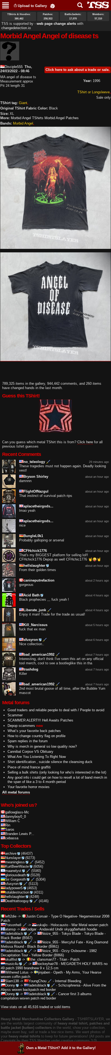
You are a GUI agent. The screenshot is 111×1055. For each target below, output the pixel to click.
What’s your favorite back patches (34, 731)
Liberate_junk (34, 610)
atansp (10, 929)
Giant (23, 103)
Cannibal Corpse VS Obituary (30, 752)
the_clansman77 (43, 959)
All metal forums (16, 792)
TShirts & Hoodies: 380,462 (19, 16)
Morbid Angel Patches (61, 118)
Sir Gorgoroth (15, 879)
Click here (85, 442)
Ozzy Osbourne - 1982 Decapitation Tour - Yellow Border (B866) (49, 953)
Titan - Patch (69, 959)
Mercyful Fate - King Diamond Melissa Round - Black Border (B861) (54, 944)
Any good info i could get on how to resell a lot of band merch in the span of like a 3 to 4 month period (57, 779)
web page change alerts (56, 24)
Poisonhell (13, 925)
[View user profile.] (9, 58)
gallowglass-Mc (17, 812)
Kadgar (30, 929)
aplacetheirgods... (38, 506)
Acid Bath (31, 595)
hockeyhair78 (47, 964)
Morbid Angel (23, 123)
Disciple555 (14, 67)
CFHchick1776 (35, 551)
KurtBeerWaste (17, 866)
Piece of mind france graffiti (29, 767)
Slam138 (12, 981)
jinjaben (44, 972)
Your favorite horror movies (29, 787)
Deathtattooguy (17, 901)
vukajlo (41, 925)
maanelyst (13, 871)
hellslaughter (34, 565)
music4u (11, 964)
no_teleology (34, 462)
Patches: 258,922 (48, 16)
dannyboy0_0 (15, 817)
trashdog (30, 669)
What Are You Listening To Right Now (37, 757)
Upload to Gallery (32, 6)
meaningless (15, 862)
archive (10, 853)
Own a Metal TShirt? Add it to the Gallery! (61, 1048)
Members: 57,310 (98, 16)
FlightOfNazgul (35, 491)
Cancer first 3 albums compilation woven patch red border (46, 996)
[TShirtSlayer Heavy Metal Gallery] (96, 5)
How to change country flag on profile (36, 736)
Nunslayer (13, 858)
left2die (10, 916)
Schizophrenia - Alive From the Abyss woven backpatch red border (53, 987)
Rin (7, 825)
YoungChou (37, 981)
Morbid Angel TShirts (27, 118)
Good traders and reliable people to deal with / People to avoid (56, 710)
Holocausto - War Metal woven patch (79, 925)
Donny (10, 985)
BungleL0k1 (33, 536)
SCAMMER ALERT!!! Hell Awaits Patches (40, 720)
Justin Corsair (37, 916)
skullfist (11, 959)
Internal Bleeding (68, 981)
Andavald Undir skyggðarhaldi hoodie (68, 929)
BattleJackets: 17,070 (73, 16)
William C (12, 821)
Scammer (15, 715)
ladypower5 (14, 888)
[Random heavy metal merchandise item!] (52, 5)
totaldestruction (17, 892)
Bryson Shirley (35, 477)
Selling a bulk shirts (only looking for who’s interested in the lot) (57, 772)
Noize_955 (50, 934)
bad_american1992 (38, 654)
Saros (9, 829)
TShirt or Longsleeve (93, 92)
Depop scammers (21, 726)
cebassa (11, 838)
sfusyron (30, 640)
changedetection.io (16, 28)
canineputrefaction (38, 580)
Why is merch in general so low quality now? (42, 746)
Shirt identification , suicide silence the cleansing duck (50, 762)
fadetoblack (14, 934)
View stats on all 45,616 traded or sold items (35, 1007)
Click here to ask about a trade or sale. (78, 70)
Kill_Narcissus (35, 625)
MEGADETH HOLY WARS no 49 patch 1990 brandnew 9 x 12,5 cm (54, 966)
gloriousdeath (15, 875)
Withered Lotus (17, 972)
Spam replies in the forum (28, 741)
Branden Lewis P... (19, 834)
